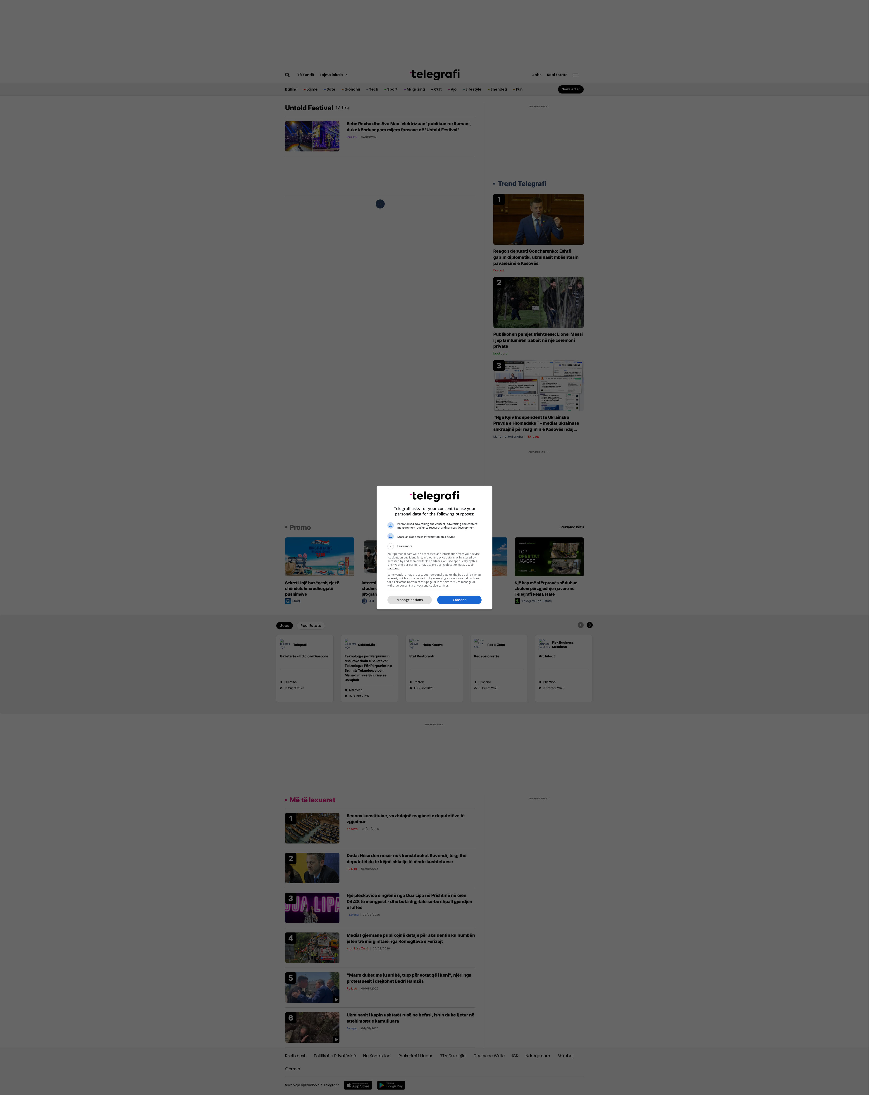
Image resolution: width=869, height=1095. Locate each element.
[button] (434, 546)
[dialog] (434, 547)
